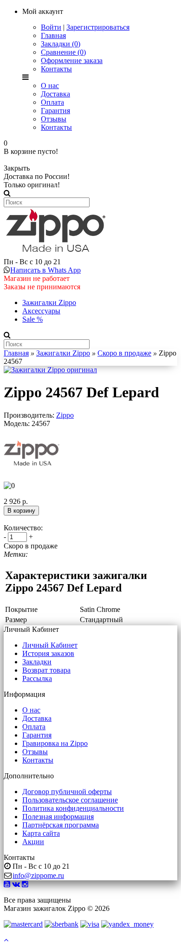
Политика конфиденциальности (73, 808)
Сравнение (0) (63, 52)
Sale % (32, 319)
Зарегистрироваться (97, 27)
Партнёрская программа (60, 825)
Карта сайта (41, 833)
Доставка (55, 94)
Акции (33, 842)
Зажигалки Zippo (49, 302)
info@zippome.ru (38, 875)
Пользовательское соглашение (70, 800)
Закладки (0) (60, 44)
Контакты (56, 69)
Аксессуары (41, 311)
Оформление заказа (72, 60)
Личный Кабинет (50, 645)
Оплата (52, 102)
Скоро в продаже (124, 353)
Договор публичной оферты (67, 791)
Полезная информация (58, 817)
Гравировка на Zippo (55, 743)
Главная (53, 35)
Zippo (65, 415)
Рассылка (37, 678)
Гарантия (55, 111)
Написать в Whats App (45, 270)
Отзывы (53, 119)
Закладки (37, 662)
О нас (50, 85)
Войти (51, 27)
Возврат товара (46, 670)
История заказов (48, 653)
